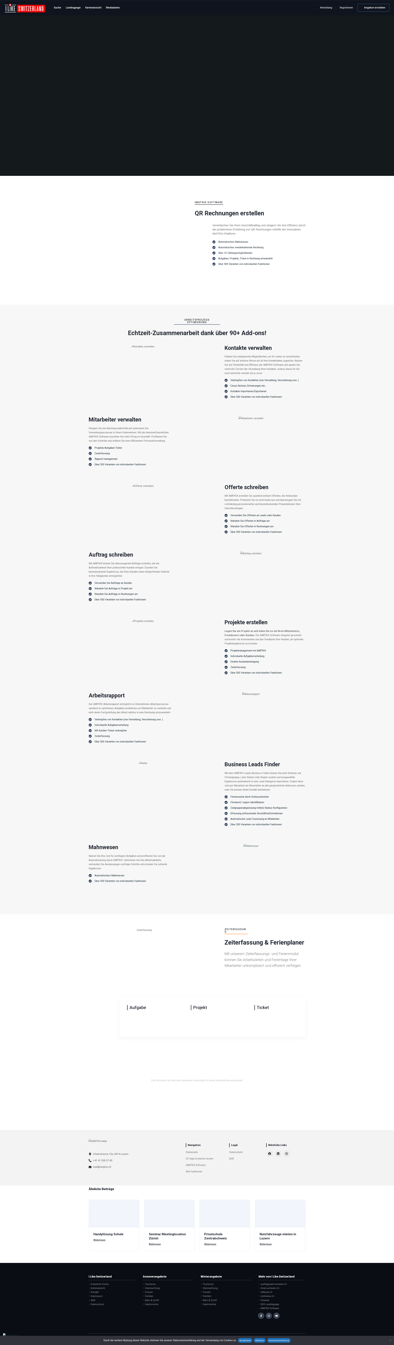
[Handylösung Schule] (114, 1214)
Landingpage (73, 7)
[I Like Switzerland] (25, 7)
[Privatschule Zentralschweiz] (225, 1214)
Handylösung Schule (108, 1234)
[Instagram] (269, 1316)
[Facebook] (269, 1153)
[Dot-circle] (286, 1153)
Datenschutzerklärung (279, 1340)
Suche (57, 7)
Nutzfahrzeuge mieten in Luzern (278, 1236)
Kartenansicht (93, 7)
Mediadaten (113, 7)
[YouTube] (276, 1316)
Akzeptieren (245, 1340)
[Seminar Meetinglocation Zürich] (169, 1214)
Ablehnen (259, 1340)
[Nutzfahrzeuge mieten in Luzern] (280, 1214)
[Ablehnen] (390, 1340)
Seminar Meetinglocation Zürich (167, 1236)
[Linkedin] (278, 1153)
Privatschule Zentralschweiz (215, 1236)
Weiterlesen (99, 1240)
